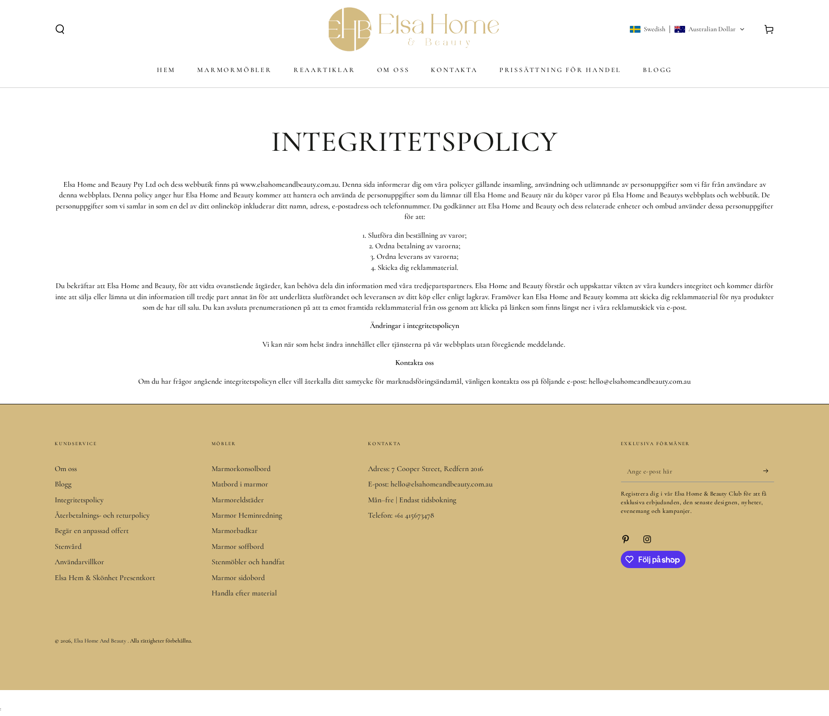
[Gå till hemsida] (414, 29)
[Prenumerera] (768, 471)
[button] (59, 29)
